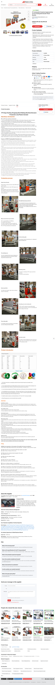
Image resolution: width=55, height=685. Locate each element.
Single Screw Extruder (44, 660)
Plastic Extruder (28, 7)
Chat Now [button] (49, 26)
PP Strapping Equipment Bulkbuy (17, 673)
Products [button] (10, 4)
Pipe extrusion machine (44, 649)
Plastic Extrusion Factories (38, 668)
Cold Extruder (4, 663)
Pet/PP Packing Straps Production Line (14, 525)
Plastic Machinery (21, 7)
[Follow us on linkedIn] (53, 678)
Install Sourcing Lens (27, 678)
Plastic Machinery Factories (6, 668)
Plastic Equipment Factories (18, 668)
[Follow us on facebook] (45, 678)
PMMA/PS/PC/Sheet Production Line (9, 526)
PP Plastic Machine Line (6, 673)
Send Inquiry (37, 26)
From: (6, 585)
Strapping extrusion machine (6, 650)
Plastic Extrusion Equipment (6, 671)
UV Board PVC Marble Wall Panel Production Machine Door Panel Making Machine (5, 621)
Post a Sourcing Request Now (13, 602)
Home (2, 7)
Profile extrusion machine (32, 649)
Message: (5, 591)
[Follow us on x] (47, 678)
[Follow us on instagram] (48, 678)
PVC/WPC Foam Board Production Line (8, 527)
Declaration (38, 682)
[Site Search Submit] (40, 5)
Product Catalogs (16, 646)
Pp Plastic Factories (28, 668)
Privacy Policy (44, 682)
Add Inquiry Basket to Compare (16, 35)
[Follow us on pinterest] (51, 678)
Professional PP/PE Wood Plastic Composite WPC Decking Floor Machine (27, 638)
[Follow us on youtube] (50, 678)
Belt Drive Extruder (35, 660)
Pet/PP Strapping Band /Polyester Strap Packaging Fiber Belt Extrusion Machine (49, 621)
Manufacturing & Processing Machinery (10, 7)
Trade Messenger (18, 678)
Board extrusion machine (5, 649)
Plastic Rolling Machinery (26, 660)
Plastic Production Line (6, 660)
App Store (4, 678)
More (2, 675)
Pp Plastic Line (16, 671)
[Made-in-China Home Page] (27, 2)
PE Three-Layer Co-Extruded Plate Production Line (20, 528)
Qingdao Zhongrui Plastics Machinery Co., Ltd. (39, 16)
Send (9, 600)
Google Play (10, 678)
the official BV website (26, 495)
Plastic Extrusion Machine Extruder (39, 671)
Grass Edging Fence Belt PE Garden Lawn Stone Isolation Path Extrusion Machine (27, 621)
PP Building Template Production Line (22, 527)
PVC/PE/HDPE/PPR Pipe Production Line (20, 529)
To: (6, 588)
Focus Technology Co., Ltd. (20, 682)
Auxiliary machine (17, 650)
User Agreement (33, 682)
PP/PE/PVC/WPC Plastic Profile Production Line (25, 526)
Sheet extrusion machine (18, 649)
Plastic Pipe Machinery (15, 660)
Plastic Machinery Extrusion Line (26, 671)
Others (29, 650)
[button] (1, 1)
